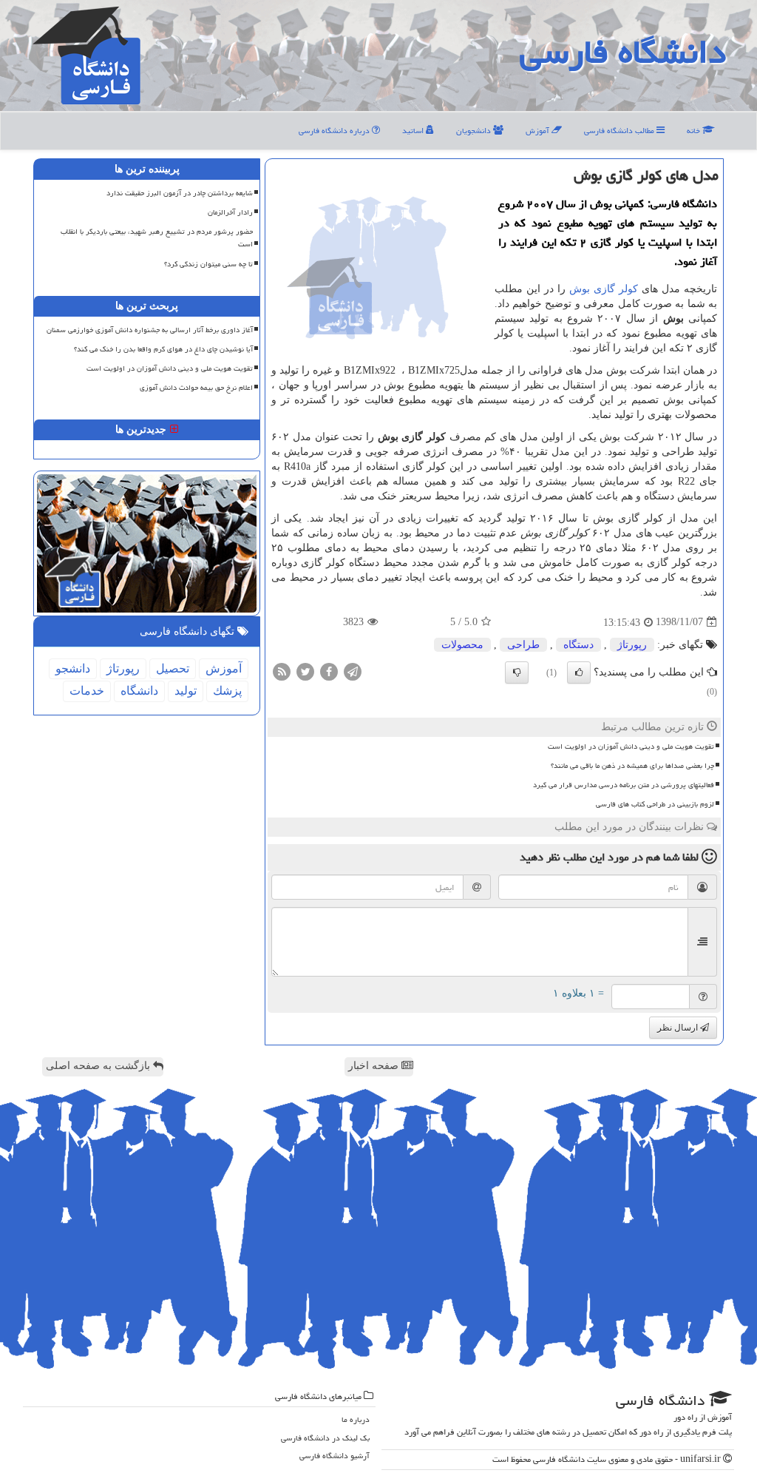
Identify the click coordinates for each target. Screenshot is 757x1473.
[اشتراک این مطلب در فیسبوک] (329, 670)
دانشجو (72, 668)
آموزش (538, 130)
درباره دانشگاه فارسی (335, 130)
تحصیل (172, 668)
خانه (694, 130)
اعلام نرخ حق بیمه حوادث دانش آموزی (196, 387)
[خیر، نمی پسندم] (517, 672)
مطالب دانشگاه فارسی (620, 130)
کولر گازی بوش (603, 288)
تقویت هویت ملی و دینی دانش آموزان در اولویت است (631, 746)
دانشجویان (474, 130)
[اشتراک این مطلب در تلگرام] (352, 670)
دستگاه (578, 644)
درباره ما (356, 1419)
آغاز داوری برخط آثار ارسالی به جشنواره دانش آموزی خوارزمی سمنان (150, 330)
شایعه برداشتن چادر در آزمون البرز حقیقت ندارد (179, 193)
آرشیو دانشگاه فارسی (334, 1455)
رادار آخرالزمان (230, 212)
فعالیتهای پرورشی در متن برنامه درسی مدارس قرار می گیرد (623, 785)
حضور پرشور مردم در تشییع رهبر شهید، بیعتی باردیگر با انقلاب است (157, 238)
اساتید (414, 130)
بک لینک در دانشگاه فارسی (325, 1438)
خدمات (86, 690)
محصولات (462, 644)
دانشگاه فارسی (623, 52)
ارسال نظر (678, 1027)
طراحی (523, 644)
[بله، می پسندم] (579, 672)
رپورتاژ (632, 644)
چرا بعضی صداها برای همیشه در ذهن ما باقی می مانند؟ (632, 765)
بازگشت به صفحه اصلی (99, 1065)
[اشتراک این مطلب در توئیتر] (305, 670)
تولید (185, 690)
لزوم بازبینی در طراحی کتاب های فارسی (655, 804)
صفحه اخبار (374, 1065)
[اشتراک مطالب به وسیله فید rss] (281, 670)
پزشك (227, 690)
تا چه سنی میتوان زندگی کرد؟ (208, 264)
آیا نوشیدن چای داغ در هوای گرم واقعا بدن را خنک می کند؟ (163, 349)
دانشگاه (139, 690)
